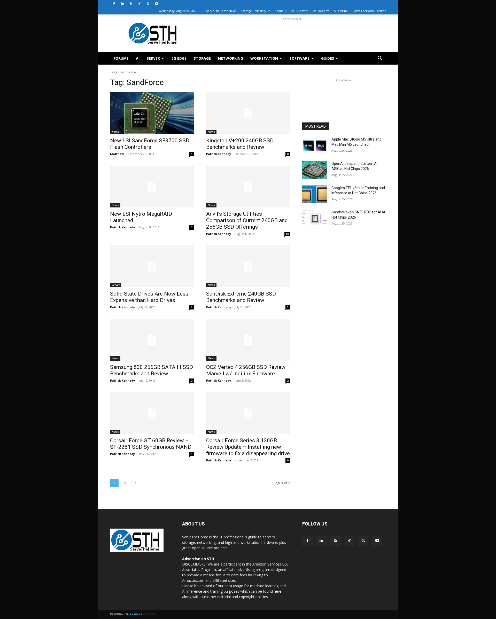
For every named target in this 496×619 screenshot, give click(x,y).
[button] (380, 58)
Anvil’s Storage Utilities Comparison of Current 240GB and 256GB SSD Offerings (247, 220)
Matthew (117, 154)
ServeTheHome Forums (369, 11)
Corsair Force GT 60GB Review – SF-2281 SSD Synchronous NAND (150, 443)
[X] (148, 3)
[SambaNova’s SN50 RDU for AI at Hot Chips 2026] (314, 218)
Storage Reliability (253, 11)
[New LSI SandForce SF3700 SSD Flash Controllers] (152, 113)
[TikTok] (139, 3)
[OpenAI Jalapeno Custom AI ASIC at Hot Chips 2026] (314, 170)
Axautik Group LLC (143, 614)
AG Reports (321, 11)
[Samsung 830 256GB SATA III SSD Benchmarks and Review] (152, 340)
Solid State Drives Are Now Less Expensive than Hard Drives (149, 297)
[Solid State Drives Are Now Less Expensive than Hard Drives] (152, 266)
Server (153, 58)
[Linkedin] (122, 3)
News (115, 132)
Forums (121, 58)
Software (299, 58)
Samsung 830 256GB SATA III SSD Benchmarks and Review (151, 370)
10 (287, 234)
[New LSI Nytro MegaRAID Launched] (152, 186)
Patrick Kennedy (218, 154)
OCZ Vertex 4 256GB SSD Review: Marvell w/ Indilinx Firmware (246, 370)
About (279, 11)
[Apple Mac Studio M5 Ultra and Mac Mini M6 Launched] (314, 145)
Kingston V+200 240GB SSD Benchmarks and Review (240, 143)
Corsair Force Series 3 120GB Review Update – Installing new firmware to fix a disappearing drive (248, 446)
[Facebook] (114, 3)
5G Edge (179, 58)
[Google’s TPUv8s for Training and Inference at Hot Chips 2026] (314, 194)
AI (138, 58)
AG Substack (299, 11)
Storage (202, 58)
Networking (230, 58)
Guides (327, 58)
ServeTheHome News (221, 11)
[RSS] (131, 3)
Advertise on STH (198, 558)
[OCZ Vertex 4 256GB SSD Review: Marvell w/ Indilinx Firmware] (248, 340)
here (277, 591)
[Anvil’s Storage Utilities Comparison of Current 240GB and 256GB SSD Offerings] (248, 186)
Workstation (264, 58)
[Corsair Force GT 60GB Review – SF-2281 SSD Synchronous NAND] (152, 413)
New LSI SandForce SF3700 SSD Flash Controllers (149, 143)
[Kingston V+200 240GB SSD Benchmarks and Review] (248, 113)
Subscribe (341, 11)
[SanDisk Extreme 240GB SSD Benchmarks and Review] (248, 266)
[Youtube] (156, 3)
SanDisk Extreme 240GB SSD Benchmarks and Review (241, 297)
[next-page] (135, 483)
